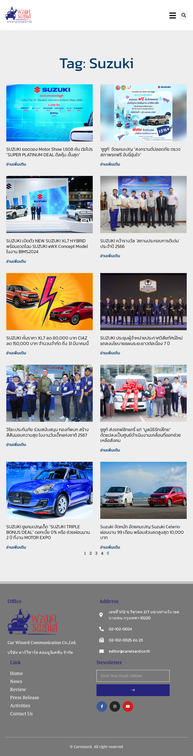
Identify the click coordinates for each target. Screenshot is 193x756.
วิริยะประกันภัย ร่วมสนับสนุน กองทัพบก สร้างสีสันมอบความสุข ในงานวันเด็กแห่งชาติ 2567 (47, 432)
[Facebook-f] (101, 706)
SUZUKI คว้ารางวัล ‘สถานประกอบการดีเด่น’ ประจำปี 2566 (140, 243)
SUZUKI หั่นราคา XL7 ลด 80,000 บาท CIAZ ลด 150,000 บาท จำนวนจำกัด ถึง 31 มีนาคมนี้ (47, 340)
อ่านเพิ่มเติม (16, 164)
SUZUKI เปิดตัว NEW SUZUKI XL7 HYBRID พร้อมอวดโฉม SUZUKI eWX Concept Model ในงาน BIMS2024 (47, 246)
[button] (184, 15)
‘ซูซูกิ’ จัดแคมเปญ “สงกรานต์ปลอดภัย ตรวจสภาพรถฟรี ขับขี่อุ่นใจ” (140, 152)
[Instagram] (115, 706)
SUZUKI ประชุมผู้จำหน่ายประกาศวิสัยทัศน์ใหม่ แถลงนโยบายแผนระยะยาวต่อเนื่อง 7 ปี (141, 340)
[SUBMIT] (133, 690)
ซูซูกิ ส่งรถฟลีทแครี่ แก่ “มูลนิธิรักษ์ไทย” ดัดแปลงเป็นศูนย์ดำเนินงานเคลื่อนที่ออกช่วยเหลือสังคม (140, 435)
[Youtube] (128, 706)
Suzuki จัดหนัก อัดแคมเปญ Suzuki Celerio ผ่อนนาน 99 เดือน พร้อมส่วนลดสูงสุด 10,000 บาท (142, 532)
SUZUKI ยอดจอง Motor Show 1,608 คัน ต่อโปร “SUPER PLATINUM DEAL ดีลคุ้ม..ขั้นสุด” (49, 152)
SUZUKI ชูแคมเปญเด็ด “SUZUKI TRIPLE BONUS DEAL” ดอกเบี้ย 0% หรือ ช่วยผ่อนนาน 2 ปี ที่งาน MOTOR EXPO (48, 532)
